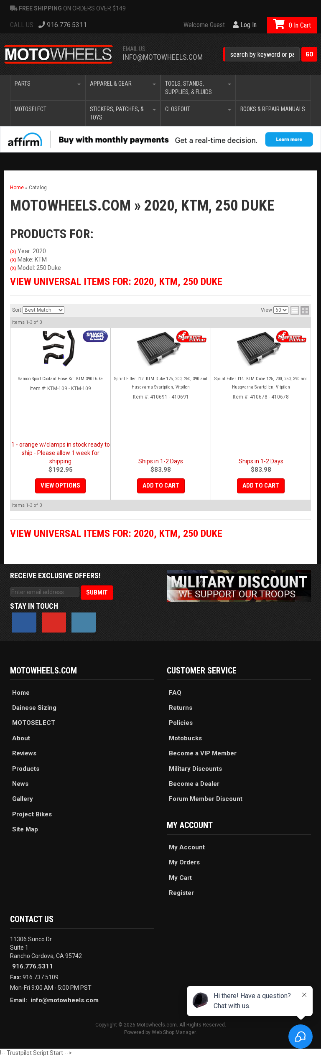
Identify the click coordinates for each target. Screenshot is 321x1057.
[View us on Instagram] (83, 622)
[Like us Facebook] (24, 622)
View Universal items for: (116, 281)
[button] (270, 54)
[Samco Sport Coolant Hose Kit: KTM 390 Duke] (60, 348)
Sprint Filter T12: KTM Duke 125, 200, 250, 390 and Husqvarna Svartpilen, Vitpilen (160, 383)
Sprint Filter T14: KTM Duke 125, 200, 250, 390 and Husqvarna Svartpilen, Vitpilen (261, 383)
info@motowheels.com (163, 57)
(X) (13, 251)
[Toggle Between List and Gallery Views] (299, 310)
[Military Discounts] (239, 585)
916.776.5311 (32, 966)
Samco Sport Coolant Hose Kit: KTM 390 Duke (60, 378)
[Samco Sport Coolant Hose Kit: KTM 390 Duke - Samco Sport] (95, 336)
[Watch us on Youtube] (54, 622)
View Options (60, 485)
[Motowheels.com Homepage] (59, 54)
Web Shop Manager (174, 1032)
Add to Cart (161, 485)
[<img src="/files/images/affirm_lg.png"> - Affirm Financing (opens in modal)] (160, 139)
